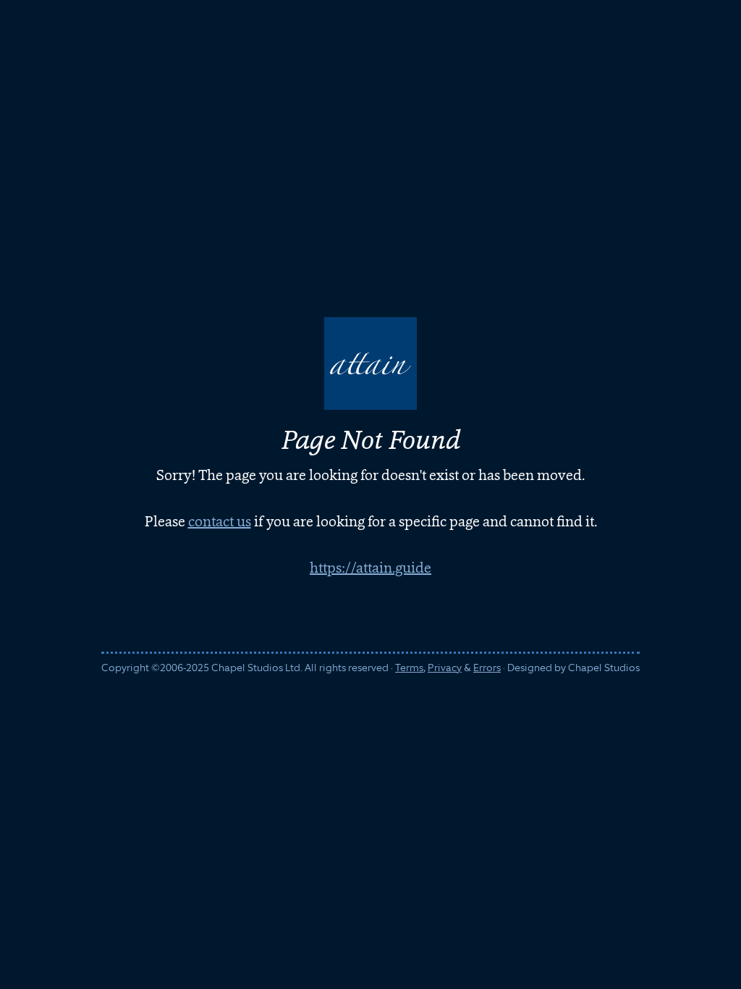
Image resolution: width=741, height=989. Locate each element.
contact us (219, 521)
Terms (409, 667)
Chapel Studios (604, 667)
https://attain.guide (370, 567)
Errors (487, 667)
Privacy (445, 667)
